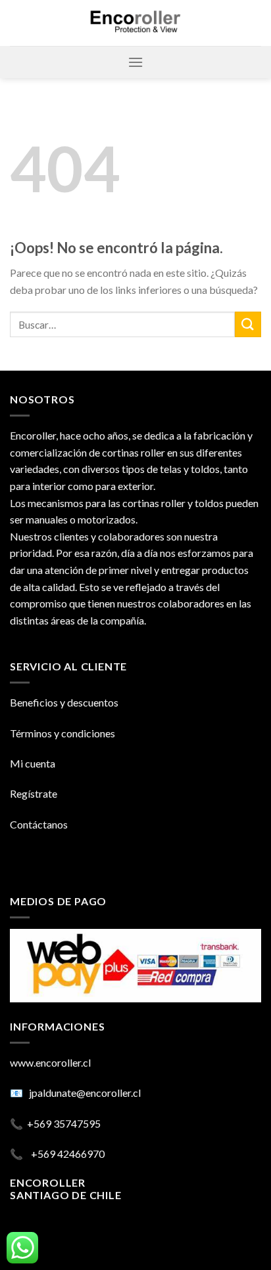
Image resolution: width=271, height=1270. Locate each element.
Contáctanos (39, 824)
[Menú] (135, 62)
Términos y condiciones (62, 733)
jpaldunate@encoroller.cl (85, 1092)
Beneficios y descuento (62, 702)
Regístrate (33, 793)
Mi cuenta (32, 763)
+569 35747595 (64, 1123)
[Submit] (248, 324)
